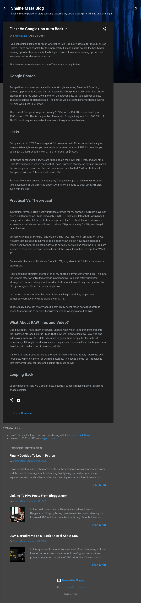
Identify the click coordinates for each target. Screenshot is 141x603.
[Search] (136, 9)
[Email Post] (19, 401)
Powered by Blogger (72, 580)
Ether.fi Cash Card (79, 435)
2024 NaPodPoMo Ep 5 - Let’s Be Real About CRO (44, 536)
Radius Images (78, 587)
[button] (104, 29)
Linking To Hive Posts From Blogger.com (39, 495)
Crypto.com (48, 438)
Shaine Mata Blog (27, 8)
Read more (99, 485)
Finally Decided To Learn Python (32, 455)
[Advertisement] (127, 73)
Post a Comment (22, 413)
